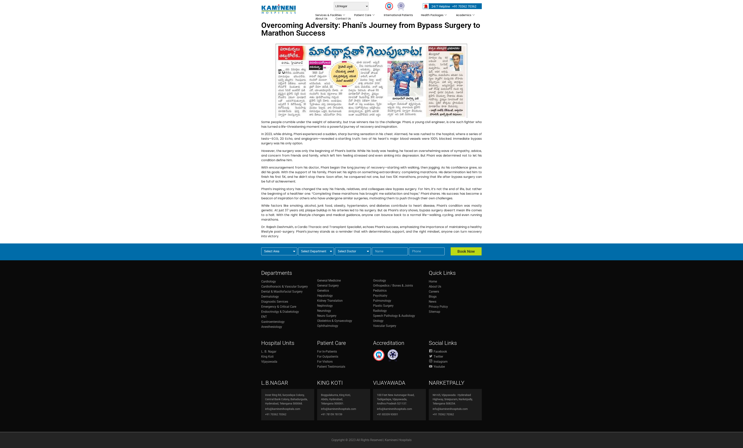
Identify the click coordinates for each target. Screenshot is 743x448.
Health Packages (432, 15)
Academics (463, 15)
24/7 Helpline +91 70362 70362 (453, 6)
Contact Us (343, 18)
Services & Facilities (328, 15)
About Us (321, 18)
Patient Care (362, 15)
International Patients (398, 15)
